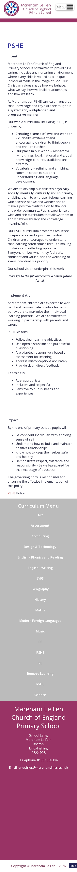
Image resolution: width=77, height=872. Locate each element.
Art (40, 515)
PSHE (12, 493)
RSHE (40, 684)
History (40, 599)
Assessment (40, 525)
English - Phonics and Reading (40, 557)
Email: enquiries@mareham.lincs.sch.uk (38, 767)
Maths (40, 610)
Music (40, 631)
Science (40, 695)
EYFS (40, 578)
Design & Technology (40, 547)
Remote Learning (40, 673)
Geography (40, 589)
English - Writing (40, 568)
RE (40, 663)
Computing (40, 536)
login (73, 865)
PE (40, 642)
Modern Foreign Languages (40, 621)
